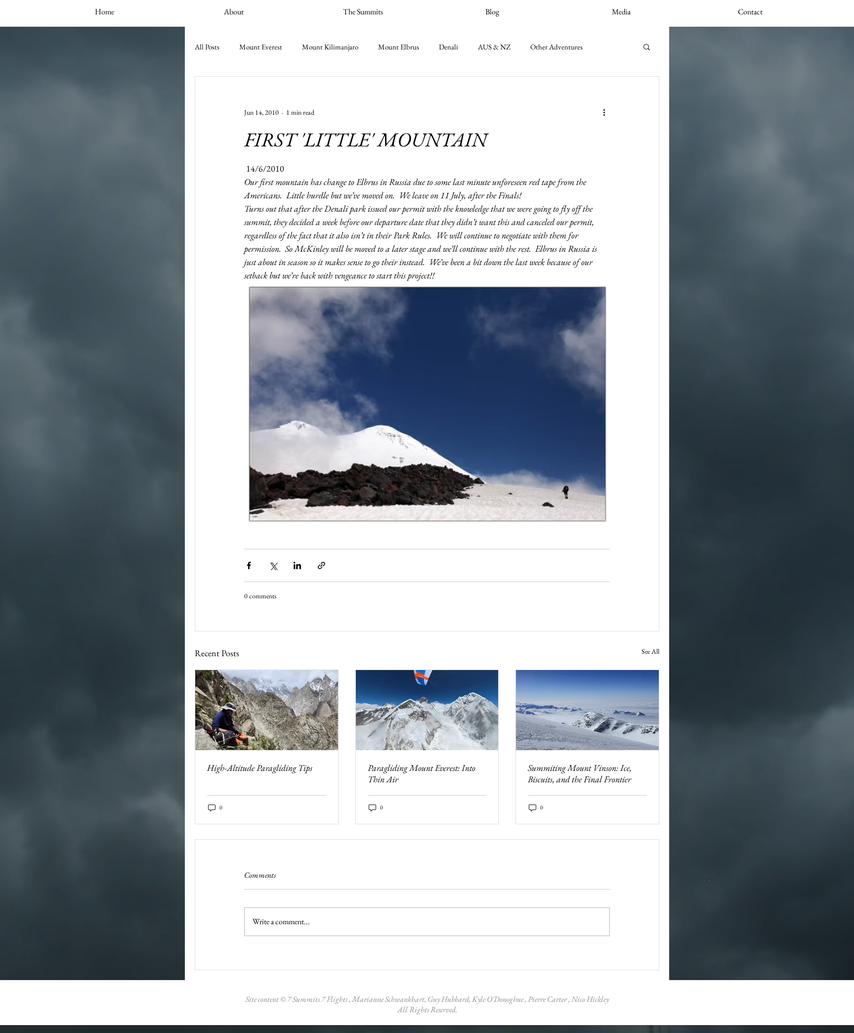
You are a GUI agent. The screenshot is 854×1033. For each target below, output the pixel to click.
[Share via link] (321, 565)
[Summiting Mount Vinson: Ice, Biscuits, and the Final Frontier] (587, 710)
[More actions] (604, 112)
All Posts (207, 46)
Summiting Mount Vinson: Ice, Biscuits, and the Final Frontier (580, 773)
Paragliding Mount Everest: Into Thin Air (421, 773)
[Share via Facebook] (249, 565)
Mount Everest (260, 46)
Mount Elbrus (398, 46)
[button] (646, 46)
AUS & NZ (494, 46)
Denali (448, 46)
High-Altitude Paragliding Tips (259, 767)
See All (650, 651)
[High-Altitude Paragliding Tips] (266, 710)
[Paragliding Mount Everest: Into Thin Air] (427, 710)
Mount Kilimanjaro (330, 46)
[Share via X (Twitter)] (273, 565)
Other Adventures (556, 46)
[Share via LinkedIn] (297, 565)
